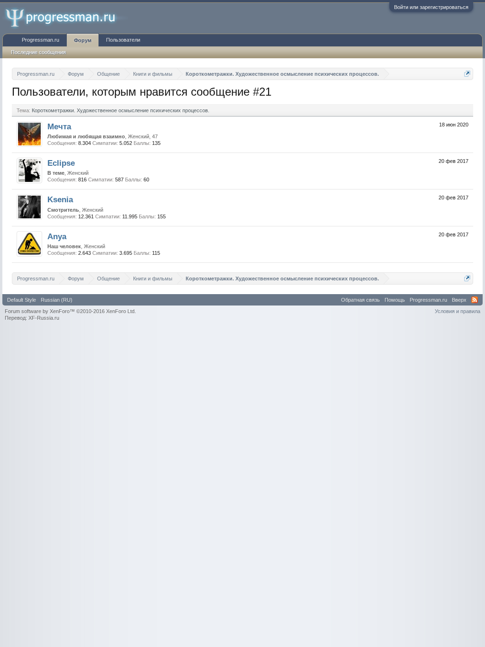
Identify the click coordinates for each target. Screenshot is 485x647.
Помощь (395, 300)
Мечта (59, 126)
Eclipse (61, 163)
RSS (474, 300)
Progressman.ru (40, 40)
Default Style (21, 300)
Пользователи (123, 40)
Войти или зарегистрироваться (431, 7)
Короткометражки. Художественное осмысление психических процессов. (120, 110)
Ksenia (60, 199)
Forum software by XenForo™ (70, 311)
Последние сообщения (38, 52)
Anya (56, 236)
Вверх (459, 300)
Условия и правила (457, 311)
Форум (82, 40)
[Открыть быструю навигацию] (467, 74)
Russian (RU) (56, 300)
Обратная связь (360, 300)
